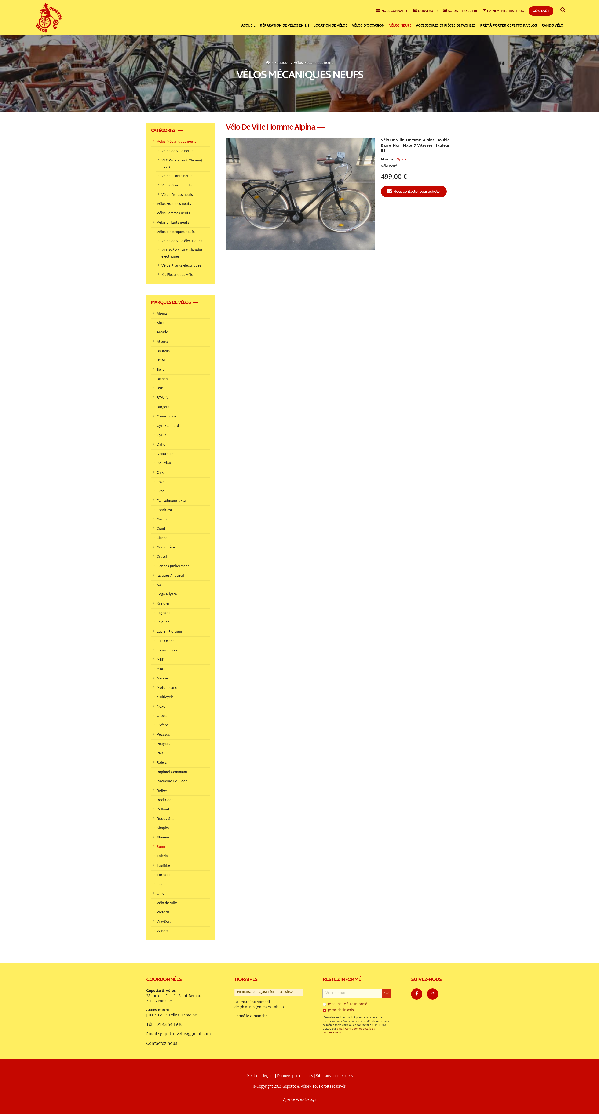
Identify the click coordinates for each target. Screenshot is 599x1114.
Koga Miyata (167, 594)
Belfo (161, 360)
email (340, 1029)
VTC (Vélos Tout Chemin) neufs (181, 163)
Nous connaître (395, 11)
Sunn (161, 847)
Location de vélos (330, 26)
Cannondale (166, 417)
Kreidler (163, 604)
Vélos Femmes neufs (173, 213)
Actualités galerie (463, 11)
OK (386, 993)
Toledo (162, 856)
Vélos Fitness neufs (177, 195)
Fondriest (164, 510)
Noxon (162, 707)
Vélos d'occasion (368, 26)
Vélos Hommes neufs (174, 204)
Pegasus (163, 735)
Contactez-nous (161, 1044)
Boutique (281, 63)
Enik (160, 473)
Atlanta (162, 342)
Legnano (164, 613)
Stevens (163, 838)
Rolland (163, 809)
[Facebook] (416, 994)
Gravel (162, 557)
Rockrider (165, 800)
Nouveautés (428, 11)
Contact (541, 11)
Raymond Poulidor (172, 781)
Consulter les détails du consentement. (349, 1031)
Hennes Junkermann (173, 566)
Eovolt (162, 482)
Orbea (162, 716)
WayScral (164, 922)
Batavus (163, 351)
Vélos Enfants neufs (173, 223)
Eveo (160, 491)
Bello (161, 370)
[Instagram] (432, 994)
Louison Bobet (168, 650)
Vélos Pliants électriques (181, 266)
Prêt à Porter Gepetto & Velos (508, 26)
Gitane (162, 538)
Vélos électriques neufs (176, 232)
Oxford (162, 725)
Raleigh (163, 763)
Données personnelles (295, 1076)
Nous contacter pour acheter (417, 191)
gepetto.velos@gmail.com (185, 1034)
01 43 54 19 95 (170, 1025)
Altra (160, 323)
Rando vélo (552, 26)
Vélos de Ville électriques (181, 241)
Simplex (163, 828)
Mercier (163, 678)
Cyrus (161, 435)
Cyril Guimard (168, 426)
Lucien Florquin (169, 632)
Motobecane (167, 688)
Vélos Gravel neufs (176, 185)
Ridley (162, 791)
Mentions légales (260, 1076)
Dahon (162, 445)
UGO (160, 884)
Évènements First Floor (506, 11)
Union (162, 894)
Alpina (401, 159)
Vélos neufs (400, 26)
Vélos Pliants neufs (176, 176)
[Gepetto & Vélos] (48, 17)
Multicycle (165, 697)
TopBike (163, 866)
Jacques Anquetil (170, 576)
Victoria (163, 912)
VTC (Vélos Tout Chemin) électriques (181, 253)
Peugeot (163, 744)
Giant (161, 529)
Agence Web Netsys (299, 1100)
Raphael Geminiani (172, 772)
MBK (160, 660)
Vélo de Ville (167, 903)
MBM (161, 669)
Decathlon (165, 454)
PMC (160, 753)
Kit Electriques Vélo (177, 275)
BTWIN (162, 398)
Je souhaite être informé (347, 1004)
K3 (159, 585)
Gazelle (162, 519)
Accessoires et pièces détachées (445, 26)
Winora (163, 931)
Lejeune (163, 622)
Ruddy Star (166, 819)
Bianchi (163, 379)
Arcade (162, 332)
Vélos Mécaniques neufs (313, 63)
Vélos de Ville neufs (177, 151)
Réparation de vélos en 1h (284, 26)
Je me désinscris (341, 1010)
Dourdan (164, 463)
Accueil (248, 26)
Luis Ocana (166, 641)
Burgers (163, 407)
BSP (160, 388)
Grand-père (166, 547)
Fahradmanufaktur (172, 501)
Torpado (164, 875)
